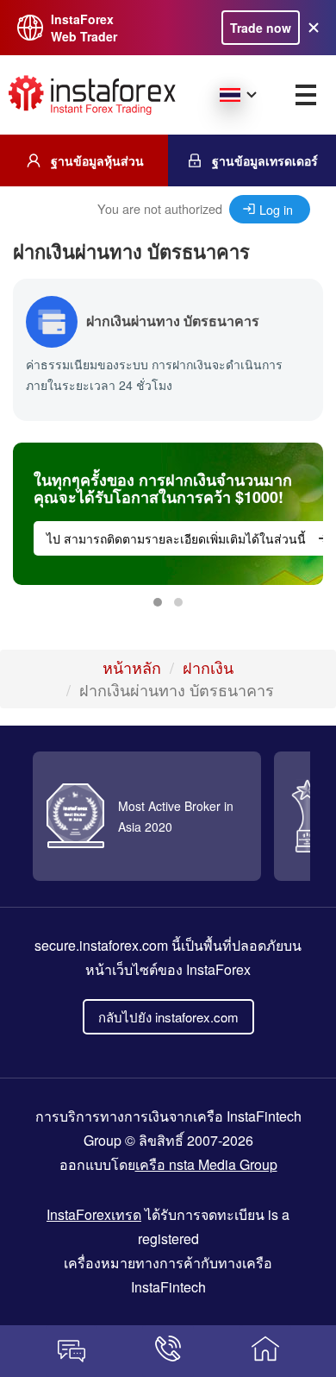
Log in (276, 209)
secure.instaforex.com (101, 945)
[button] (157, 602)
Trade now (260, 27)
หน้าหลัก (132, 667)
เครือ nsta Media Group (206, 1164)
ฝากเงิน (208, 667)
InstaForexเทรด (94, 1214)
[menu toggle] (306, 95)
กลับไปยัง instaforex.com (168, 1017)
